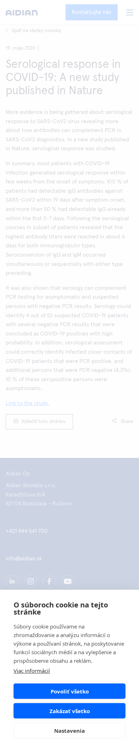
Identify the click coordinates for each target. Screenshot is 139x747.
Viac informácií (32, 670)
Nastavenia (69, 730)
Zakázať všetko (70, 711)
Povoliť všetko (70, 691)
